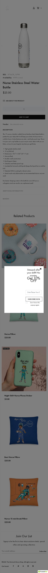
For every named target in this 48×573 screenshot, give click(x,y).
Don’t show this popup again (35, 304)
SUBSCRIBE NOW (34, 299)
